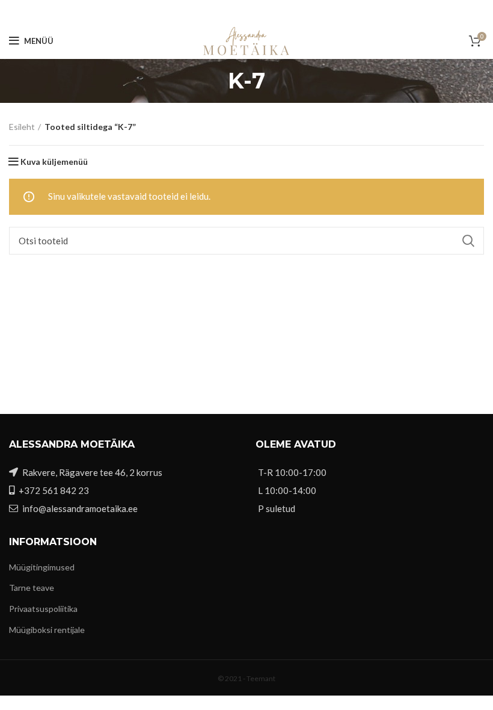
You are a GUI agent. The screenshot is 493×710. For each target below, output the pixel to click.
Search (468, 241)
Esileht (22, 127)
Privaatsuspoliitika (43, 609)
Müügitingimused (42, 567)
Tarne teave (31, 587)
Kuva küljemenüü (54, 162)
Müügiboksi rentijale (47, 630)
